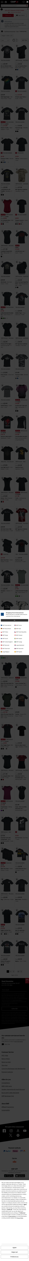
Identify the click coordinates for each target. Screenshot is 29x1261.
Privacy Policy (20, 1218)
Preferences (14, 1257)
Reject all (14, 1252)
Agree (14, 1247)
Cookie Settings (12, 1216)
